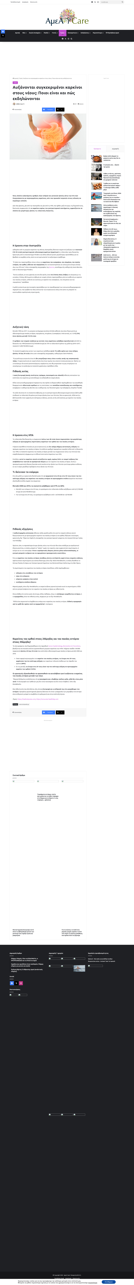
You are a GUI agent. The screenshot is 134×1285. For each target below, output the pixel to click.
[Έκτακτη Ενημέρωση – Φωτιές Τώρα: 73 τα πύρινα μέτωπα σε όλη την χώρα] (96, 222)
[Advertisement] (67, 57)
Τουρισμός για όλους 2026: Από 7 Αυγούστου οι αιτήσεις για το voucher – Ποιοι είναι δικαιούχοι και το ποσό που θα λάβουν (112, 197)
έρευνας (51, 267)
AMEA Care (19, 104)
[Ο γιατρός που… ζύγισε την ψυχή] (96, 167)
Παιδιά (46, 33)
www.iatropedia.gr (24, 704)
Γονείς (54, 33)
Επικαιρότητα (72, 33)
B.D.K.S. (79, 1275)
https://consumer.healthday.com (47, 699)
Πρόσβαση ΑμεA (113, 33)
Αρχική (17, 33)
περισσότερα (92, 1283)
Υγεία (62, 33)
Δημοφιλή (115, 149)
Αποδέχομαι (109, 1282)
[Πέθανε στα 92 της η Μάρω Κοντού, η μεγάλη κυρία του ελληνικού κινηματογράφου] (96, 231)
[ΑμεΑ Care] (67, 17)
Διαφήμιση (25, 2)
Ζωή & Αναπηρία (34, 33)
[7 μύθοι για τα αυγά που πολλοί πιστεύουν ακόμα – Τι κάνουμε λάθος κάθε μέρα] (96, 186)
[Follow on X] (23, 104)
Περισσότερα (97, 33)
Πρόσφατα (97, 149)
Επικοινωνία (33, 2)
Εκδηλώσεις (85, 33)
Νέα (23, 33)
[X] (3, 35)
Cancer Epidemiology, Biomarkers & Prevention (64, 646)
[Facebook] (3, 31)
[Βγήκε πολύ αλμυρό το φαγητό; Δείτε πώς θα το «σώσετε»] (96, 158)
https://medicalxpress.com (26, 699)
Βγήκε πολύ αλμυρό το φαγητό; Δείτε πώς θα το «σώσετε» (111, 158)
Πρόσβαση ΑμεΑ (15, 2)
